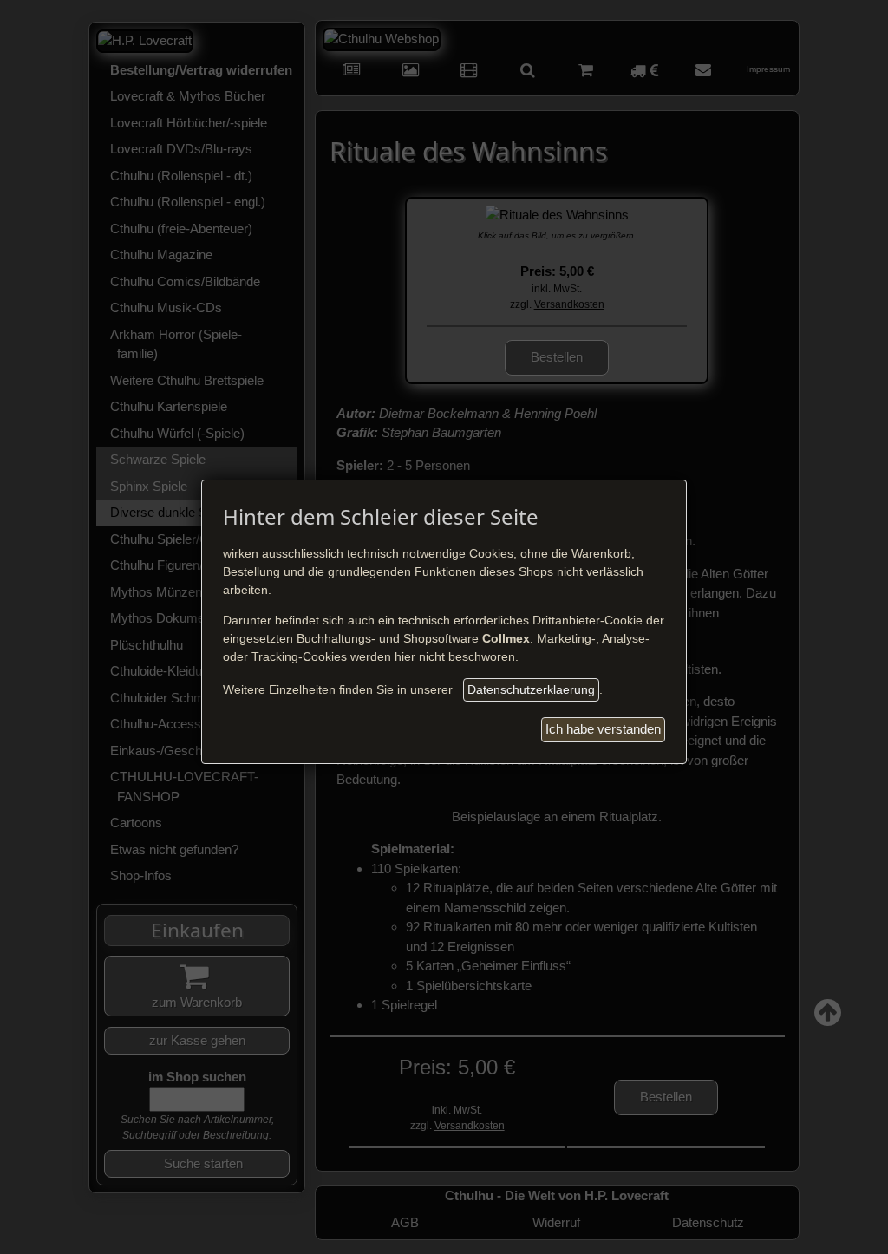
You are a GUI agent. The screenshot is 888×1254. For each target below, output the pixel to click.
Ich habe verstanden (603, 729)
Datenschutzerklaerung (531, 689)
